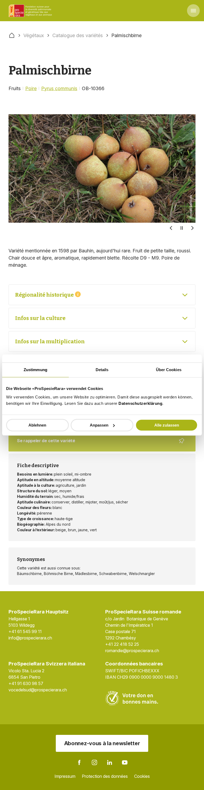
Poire (31, 88)
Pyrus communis (59, 88)
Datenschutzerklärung (140, 403)
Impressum (64, 776)
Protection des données (105, 776)
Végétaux (33, 35)
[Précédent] (171, 228)
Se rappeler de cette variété (98, 444)
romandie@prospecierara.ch (132, 650)
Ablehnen (37, 425)
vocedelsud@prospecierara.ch (37, 689)
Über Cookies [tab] (168, 369)
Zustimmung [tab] (35, 369)
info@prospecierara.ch (30, 637)
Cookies (142, 776)
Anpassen (99, 425)
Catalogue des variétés (77, 35)
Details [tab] (102, 369)
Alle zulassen (166, 425)
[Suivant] (192, 228)
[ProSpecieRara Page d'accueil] (31, 10)
